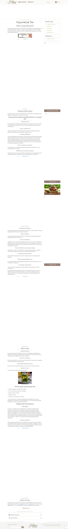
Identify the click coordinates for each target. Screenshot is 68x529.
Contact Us (31, 2)
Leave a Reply (25, 518)
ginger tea (27, 504)
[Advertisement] (34, 11)
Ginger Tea (49, 30)
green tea (17, 504)
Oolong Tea (49, 28)
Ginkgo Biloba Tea (51, 24)
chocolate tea (37, 504)
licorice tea (15, 505)
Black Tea (49, 26)
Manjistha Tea (50, 32)
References (26, 508)
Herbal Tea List (22, 2)
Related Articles (26, 515)
